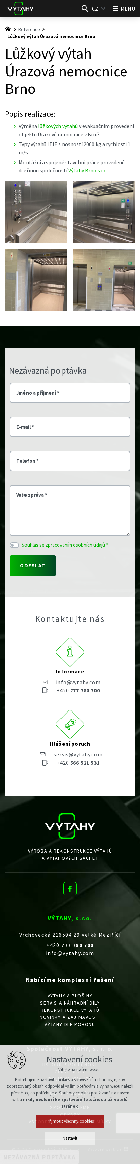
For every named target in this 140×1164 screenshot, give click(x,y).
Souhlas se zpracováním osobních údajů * (65, 544)
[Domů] (9, 28)
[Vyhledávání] (85, 8)
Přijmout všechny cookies (70, 1121)
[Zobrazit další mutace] (103, 8)
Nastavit (70, 1138)
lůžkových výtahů (58, 126)
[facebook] (70, 887)
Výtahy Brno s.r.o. (88, 170)
